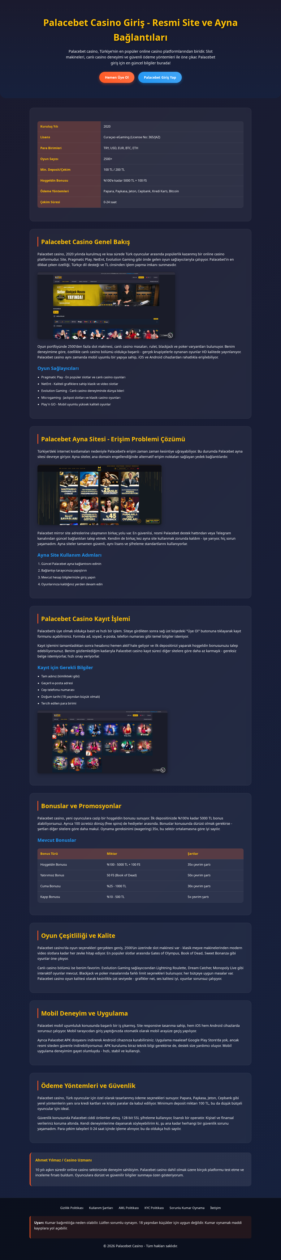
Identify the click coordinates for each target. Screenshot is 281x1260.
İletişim (215, 1208)
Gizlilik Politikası (71, 1208)
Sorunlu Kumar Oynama (187, 1208)
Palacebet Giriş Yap (160, 77)
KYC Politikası (154, 1208)
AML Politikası (129, 1208)
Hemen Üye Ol (117, 77)
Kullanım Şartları (101, 1208)
